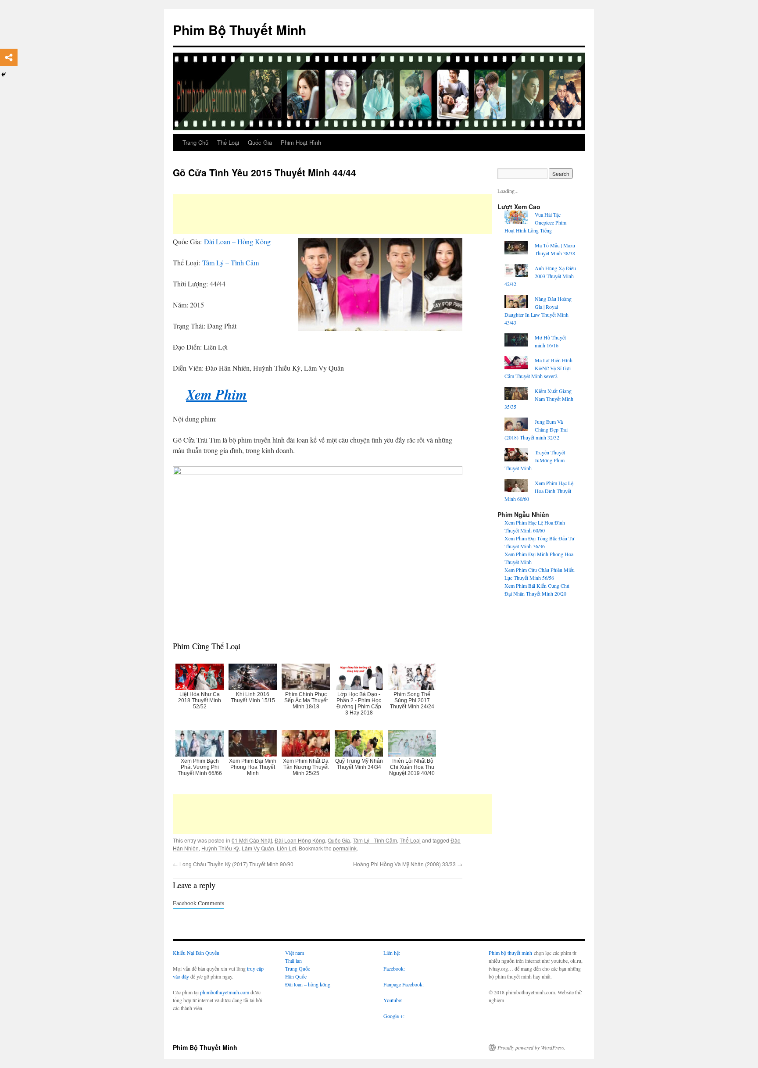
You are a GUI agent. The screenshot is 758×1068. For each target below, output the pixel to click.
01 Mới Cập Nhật (252, 840)
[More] (9, 57)
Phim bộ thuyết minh (510, 952)
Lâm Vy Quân (258, 848)
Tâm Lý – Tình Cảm (230, 262)
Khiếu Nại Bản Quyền (196, 952)
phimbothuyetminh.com (224, 992)
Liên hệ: (391, 952)
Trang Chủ (195, 142)
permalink (345, 848)
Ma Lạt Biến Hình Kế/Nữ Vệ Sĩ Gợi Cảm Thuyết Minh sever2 (538, 368)
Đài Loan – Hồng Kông (237, 241)
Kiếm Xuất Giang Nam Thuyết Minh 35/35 (538, 398)
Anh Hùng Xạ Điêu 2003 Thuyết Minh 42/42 (540, 275)
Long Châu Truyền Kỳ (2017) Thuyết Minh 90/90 (233, 864)
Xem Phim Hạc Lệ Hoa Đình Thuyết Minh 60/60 (538, 490)
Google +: (393, 1015)
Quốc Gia (260, 142)
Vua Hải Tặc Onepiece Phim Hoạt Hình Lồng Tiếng (535, 222)
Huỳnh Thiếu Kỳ (220, 848)
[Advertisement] (332, 214)
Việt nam (294, 952)
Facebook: (394, 968)
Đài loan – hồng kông (307, 984)
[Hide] (3, 74)
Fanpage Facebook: (403, 984)
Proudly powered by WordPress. (531, 1047)
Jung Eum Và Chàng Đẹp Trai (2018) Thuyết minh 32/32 (536, 429)
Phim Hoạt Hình (301, 142)
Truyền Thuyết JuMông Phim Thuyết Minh (534, 460)
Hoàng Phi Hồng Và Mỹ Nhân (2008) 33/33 (407, 864)
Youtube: (393, 1000)
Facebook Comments (198, 903)
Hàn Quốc (296, 976)
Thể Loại (228, 142)
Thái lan (293, 960)
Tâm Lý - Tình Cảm (375, 840)
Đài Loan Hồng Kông (300, 840)
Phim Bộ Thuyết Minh (239, 29)
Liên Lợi (286, 848)
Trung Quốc (297, 968)
